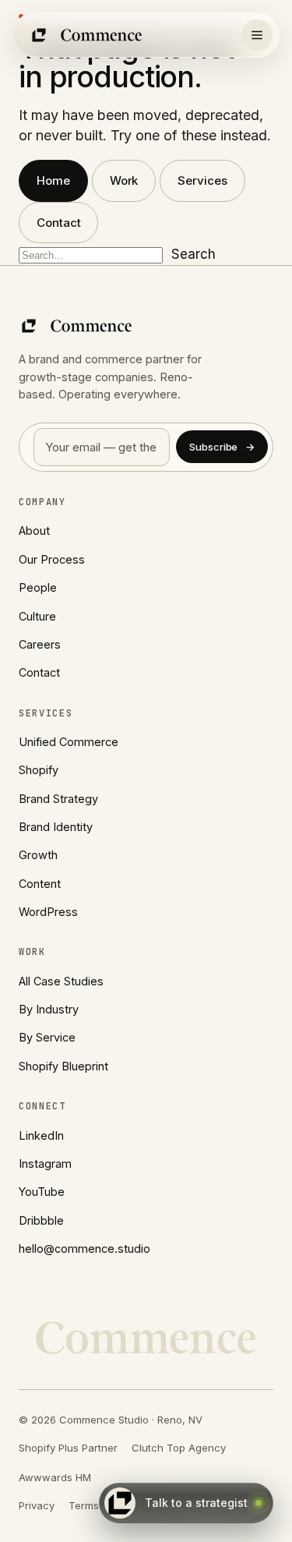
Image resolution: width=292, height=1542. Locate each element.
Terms (84, 1505)
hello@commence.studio (84, 1248)
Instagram (45, 1163)
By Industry (49, 1009)
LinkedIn (41, 1135)
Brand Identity (56, 826)
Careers (40, 644)
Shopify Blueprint (63, 1066)
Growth (38, 854)
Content (40, 883)
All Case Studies (61, 981)
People (38, 587)
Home (53, 180)
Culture (37, 616)
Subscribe (222, 446)
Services (202, 180)
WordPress (48, 911)
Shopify (38, 769)
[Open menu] (257, 35)
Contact (58, 222)
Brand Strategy (58, 798)
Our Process (52, 559)
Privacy (37, 1505)
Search (193, 254)
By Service (47, 1037)
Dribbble (41, 1220)
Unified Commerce (68, 741)
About (34, 530)
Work (124, 180)
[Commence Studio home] (87, 35)
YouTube (42, 1191)
